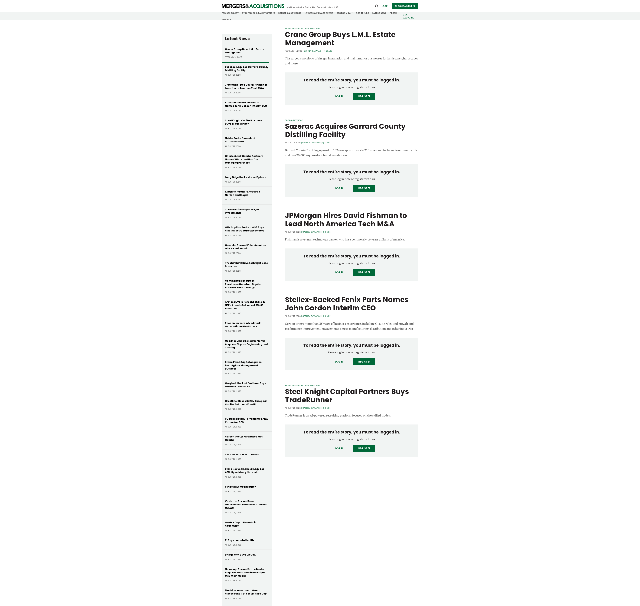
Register (364, 96)
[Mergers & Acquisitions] (253, 6)
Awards (226, 19)
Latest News (379, 13)
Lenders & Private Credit (319, 13)
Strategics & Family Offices (258, 13)
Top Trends (362, 13)
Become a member (405, 6)
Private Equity (230, 13)
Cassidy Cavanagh (313, 51)
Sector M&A (344, 13)
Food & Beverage (294, 120)
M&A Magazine (408, 16)
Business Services (294, 28)
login (385, 6)
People (394, 13)
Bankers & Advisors (289, 13)
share (329, 51)
